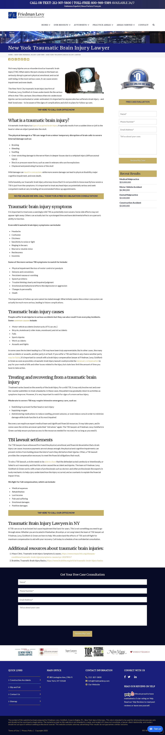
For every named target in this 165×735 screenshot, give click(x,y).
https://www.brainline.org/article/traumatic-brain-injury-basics (75, 560)
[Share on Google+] (15, 59)
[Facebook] (125, 677)
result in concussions (33, 172)
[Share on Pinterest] (22, 59)
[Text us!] (155, 729)
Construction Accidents (20, 680)
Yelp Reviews (138, 702)
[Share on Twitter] (12, 59)
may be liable (14, 357)
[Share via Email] (28, 59)
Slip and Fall (15, 687)
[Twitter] (129, 677)
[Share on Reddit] (25, 59)
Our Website (94, 684)
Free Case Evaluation (138, 101)
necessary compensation (87, 361)
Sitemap (13, 701)
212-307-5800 (94, 677)
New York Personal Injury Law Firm (29, 54)
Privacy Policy (27, 730)
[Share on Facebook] (9, 59)
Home (10, 54)
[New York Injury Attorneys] (26, 15)
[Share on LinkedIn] (19, 59)
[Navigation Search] (153, 24)
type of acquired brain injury (45, 125)
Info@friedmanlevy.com (98, 681)
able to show (50, 461)
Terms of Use (13, 730)
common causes (21, 320)
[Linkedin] (135, 677)
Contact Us (15, 694)
